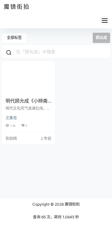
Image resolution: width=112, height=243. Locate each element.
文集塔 (11, 118)
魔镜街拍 (72, 204)
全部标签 (14, 37)
